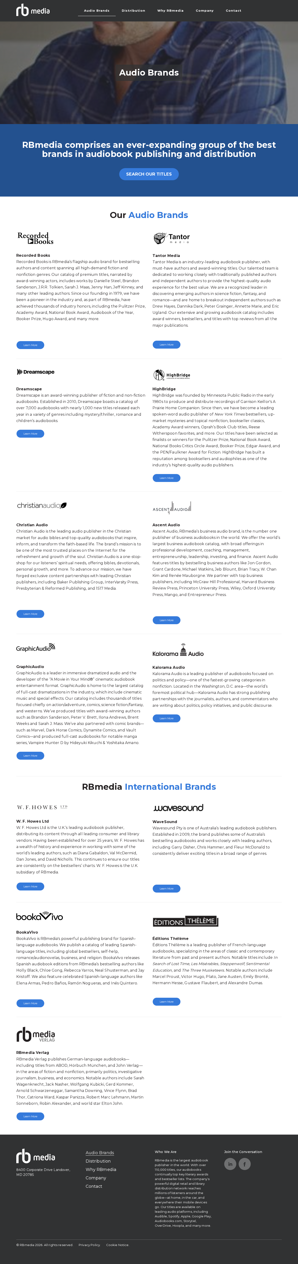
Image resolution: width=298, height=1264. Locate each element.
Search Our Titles (149, 174)
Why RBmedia (170, 10)
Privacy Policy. (90, 1245)
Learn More (30, 345)
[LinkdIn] (230, 1164)
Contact (233, 10)
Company (205, 10)
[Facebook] (245, 1164)
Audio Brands (97, 10)
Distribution (133, 10)
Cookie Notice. (117, 1245)
